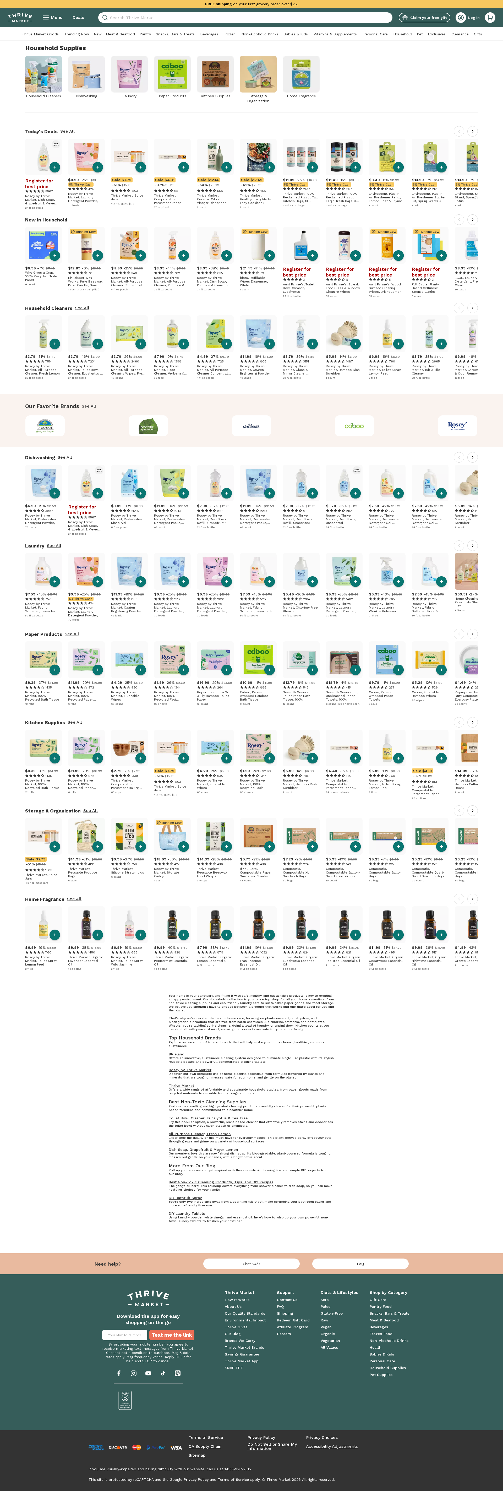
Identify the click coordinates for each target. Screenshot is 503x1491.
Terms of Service (206, 1437)
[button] (490, 17)
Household (402, 34)
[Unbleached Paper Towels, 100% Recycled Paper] (344, 659)
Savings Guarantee (242, 1354)
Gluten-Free (332, 1313)
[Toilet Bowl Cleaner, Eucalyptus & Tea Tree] (86, 333)
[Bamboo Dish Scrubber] (344, 333)
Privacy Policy (261, 1437)
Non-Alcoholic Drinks (259, 34)
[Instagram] (133, 1373)
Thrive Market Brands (244, 1347)
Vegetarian (330, 1340)
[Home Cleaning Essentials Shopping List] (473, 571)
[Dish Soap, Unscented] (344, 483)
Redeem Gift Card (293, 1320)
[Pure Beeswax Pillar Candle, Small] (86, 245)
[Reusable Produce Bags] (86, 836)
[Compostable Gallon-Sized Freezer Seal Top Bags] (344, 836)
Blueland (176, 1054)
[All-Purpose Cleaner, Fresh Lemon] (43, 333)
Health (375, 1347)
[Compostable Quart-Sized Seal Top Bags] (430, 836)
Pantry (145, 34)
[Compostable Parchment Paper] (172, 157)
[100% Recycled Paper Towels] (86, 659)
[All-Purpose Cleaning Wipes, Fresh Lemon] (129, 333)
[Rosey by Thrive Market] (458, 426)
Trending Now (76, 34)
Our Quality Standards (245, 1313)
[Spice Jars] (129, 157)
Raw (324, 1320)
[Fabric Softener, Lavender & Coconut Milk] (43, 571)
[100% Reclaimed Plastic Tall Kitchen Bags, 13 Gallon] (301, 157)
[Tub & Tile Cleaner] (430, 333)
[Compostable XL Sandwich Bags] (301, 836)
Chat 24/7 (251, 1264)
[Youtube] (148, 1373)
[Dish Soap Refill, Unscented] (301, 483)
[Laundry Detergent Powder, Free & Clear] (172, 571)
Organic (328, 1334)
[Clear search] (390, 17)
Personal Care (375, 34)
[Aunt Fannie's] (252, 426)
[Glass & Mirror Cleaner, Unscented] (301, 333)
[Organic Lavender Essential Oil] (86, 924)
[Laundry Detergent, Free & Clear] (473, 245)
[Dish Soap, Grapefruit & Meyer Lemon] (43, 157)
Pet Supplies (381, 1375)
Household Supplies (388, 1368)
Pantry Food (381, 1306)
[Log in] (461, 17)
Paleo (326, 1306)
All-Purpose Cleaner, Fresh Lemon (200, 1134)
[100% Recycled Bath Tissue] (43, 659)
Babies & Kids (295, 34)
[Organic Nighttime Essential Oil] (430, 924)
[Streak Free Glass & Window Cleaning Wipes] (344, 245)
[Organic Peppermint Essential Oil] (172, 924)
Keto (325, 1300)
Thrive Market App (242, 1361)
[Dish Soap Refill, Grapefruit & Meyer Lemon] (215, 483)
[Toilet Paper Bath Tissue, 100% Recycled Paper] (301, 659)
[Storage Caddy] (172, 836)
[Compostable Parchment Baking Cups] (129, 748)
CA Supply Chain (205, 1446)
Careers (284, 1334)
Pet (420, 34)
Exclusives (437, 34)
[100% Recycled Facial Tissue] (172, 659)
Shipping (285, 1313)
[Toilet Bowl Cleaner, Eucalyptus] (301, 245)
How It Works (237, 1300)
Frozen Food (381, 1334)
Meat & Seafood (120, 34)
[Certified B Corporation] (125, 1400)
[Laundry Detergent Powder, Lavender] (215, 571)
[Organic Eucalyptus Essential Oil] (301, 924)
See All (67, 131)
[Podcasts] (177, 1373)
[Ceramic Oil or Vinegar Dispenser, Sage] (215, 157)
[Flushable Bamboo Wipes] (430, 659)
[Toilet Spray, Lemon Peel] (387, 333)
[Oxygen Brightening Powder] (258, 333)
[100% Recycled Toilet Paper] (43, 245)
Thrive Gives (236, 1327)
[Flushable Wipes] (129, 659)
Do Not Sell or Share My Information (272, 1446)
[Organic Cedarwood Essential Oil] (387, 924)
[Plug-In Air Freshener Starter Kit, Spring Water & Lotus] (430, 157)
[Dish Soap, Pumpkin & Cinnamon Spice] (215, 245)
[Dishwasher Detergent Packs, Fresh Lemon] (172, 483)
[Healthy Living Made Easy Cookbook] (258, 157)
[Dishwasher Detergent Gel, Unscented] (430, 483)
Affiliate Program (292, 1327)
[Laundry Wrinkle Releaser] (387, 571)
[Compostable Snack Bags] (473, 836)
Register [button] (35, 180)
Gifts (478, 34)
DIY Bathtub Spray (185, 1198)
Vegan (326, 1327)
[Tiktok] (163, 1373)
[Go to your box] (490, 17)
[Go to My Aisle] (20, 17)
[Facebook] (119, 1373)
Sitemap (197, 1455)
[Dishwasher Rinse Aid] (129, 483)
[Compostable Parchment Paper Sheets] (344, 748)
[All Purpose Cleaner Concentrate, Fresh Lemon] (215, 333)
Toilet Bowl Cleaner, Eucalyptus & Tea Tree (208, 1118)
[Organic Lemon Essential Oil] (215, 924)
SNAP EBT (234, 1368)
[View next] (472, 131)
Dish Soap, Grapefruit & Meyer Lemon (203, 1149)
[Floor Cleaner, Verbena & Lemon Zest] (172, 333)
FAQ (360, 1264)
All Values (329, 1347)
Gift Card (378, 1300)
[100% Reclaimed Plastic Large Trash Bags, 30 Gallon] (344, 157)
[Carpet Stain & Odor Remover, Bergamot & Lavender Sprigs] (473, 333)
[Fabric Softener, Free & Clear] (430, 571)
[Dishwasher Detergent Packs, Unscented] (258, 483)
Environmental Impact (245, 1320)
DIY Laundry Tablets (187, 1213)
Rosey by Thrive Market (190, 1070)
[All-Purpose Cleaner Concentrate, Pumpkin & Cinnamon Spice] (129, 245)
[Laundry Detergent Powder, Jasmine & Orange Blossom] (86, 157)
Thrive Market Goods (40, 34)
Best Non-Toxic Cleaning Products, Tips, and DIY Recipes (221, 1182)
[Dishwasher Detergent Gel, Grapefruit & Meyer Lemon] (387, 483)
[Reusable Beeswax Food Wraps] (215, 836)
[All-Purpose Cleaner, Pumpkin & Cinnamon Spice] (172, 245)
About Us (233, 1306)
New (98, 34)
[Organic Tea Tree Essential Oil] (344, 924)
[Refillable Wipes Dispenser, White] (258, 245)
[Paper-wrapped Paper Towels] (387, 659)
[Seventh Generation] (148, 426)
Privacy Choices (322, 1437)
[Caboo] (355, 426)
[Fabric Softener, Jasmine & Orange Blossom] (258, 571)
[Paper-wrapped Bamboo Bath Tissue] (258, 659)
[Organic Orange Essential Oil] (473, 924)
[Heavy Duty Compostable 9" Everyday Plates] (473, 659)
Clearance (460, 34)
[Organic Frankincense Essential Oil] (258, 924)
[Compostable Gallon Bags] (387, 836)
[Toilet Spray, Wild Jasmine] (129, 924)
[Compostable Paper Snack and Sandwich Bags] (258, 836)
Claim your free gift (428, 17)
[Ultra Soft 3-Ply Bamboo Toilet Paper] (215, 659)
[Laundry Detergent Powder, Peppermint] (344, 571)
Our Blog (233, 1334)
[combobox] (245, 17)
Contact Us (287, 1300)
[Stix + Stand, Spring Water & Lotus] (473, 157)
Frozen (229, 34)
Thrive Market (181, 1085)
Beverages (209, 34)
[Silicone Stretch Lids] (129, 836)
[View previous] (459, 131)
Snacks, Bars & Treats (175, 34)
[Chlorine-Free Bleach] (301, 571)
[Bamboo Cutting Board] (473, 748)
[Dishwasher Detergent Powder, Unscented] (43, 483)
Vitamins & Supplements (335, 34)
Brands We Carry (240, 1340)
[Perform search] (104, 18)
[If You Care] (45, 426)
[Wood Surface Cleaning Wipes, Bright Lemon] (387, 245)
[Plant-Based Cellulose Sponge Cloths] (430, 245)
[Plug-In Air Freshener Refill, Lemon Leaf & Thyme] (387, 157)
